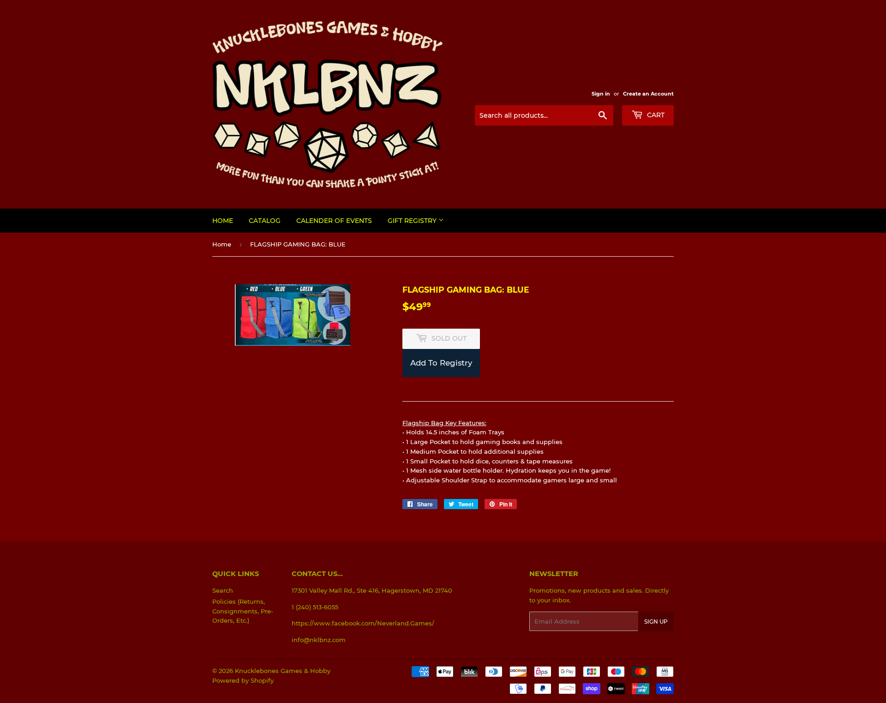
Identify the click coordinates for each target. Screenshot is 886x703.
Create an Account (648, 93)
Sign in (601, 93)
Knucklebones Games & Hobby (282, 670)
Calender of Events (334, 220)
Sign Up (656, 621)
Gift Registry (413, 220)
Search (222, 590)
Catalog (265, 220)
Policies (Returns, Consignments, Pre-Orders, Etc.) (242, 611)
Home (222, 220)
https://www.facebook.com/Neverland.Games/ (363, 623)
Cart (654, 115)
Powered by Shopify (243, 680)
